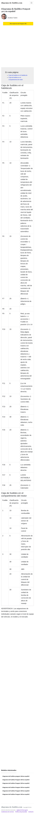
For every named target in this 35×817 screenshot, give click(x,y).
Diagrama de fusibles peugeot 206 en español (16, 776)
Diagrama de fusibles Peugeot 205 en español (16, 779)
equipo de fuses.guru (22, 810)
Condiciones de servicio (7, 811)
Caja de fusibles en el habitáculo (17, 75)
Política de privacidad (21, 811)
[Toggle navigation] (31, 2)
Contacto (30, 811)
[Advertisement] (17, 46)
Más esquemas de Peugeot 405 (18, 23)
